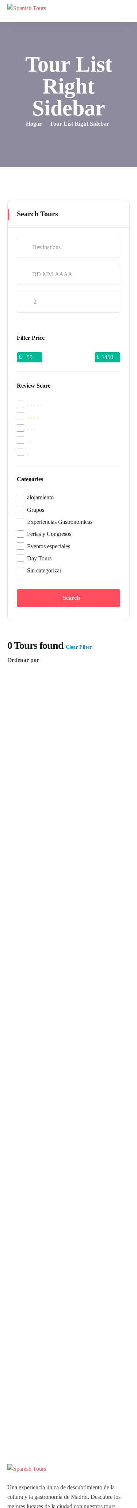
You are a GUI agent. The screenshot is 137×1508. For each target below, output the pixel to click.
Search (71, 598)
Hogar (34, 124)
